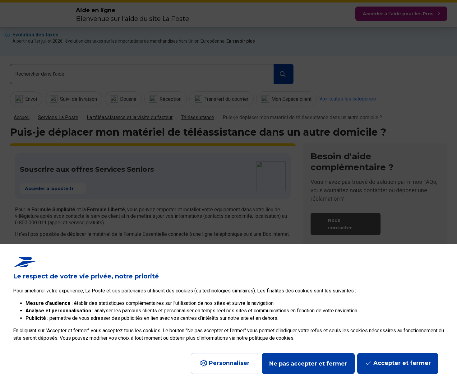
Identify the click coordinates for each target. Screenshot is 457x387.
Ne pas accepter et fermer (308, 363)
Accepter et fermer (402, 363)
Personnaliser (229, 363)
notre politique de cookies (265, 338)
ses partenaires (129, 291)
